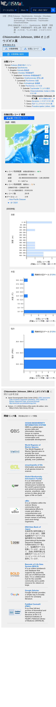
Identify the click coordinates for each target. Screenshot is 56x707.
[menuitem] (9, 10)
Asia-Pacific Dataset (17, 199)
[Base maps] (45, 142)
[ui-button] (53, 10)
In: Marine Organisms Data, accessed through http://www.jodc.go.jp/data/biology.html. (28, 401)
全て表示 (14, 203)
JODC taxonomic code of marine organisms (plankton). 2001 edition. (29, 399)
